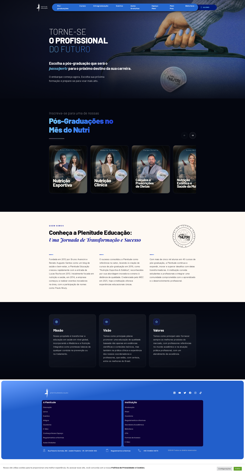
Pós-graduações (62, 7)
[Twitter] (185, 393)
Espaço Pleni (155, 7)
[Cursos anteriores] (184, 135)
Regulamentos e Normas (53, 437)
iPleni (127, 411)
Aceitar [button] (237, 469)
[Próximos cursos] (192, 135)
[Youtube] (179, 393)
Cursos (82, 6)
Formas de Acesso (132, 437)
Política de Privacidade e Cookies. (128, 467)
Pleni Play (172, 7)
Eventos (119, 6)
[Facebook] (190, 393)
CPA (126, 433)
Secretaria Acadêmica (134, 425)
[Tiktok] (200, 393)
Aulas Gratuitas (135, 7)
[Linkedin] (174, 393)
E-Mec (45, 429)
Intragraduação (100, 6)
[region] (122, 171)
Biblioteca (189, 6)
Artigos (46, 420)
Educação (47, 407)
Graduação (129, 407)
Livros (45, 411)
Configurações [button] (224, 469)
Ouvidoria (47, 425)
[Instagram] (195, 393)
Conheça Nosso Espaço (53, 433)
